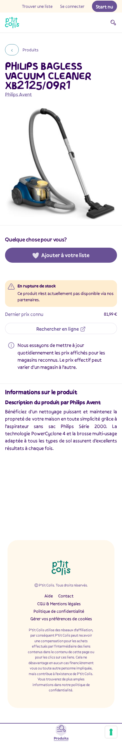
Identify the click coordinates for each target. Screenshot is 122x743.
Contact (66, 596)
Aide (48, 596)
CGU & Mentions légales (59, 603)
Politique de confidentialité (58, 611)
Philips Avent (18, 94)
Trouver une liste (37, 6)
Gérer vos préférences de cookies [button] (61, 619)
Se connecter (72, 6)
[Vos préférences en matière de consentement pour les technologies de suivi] (111, 732)
